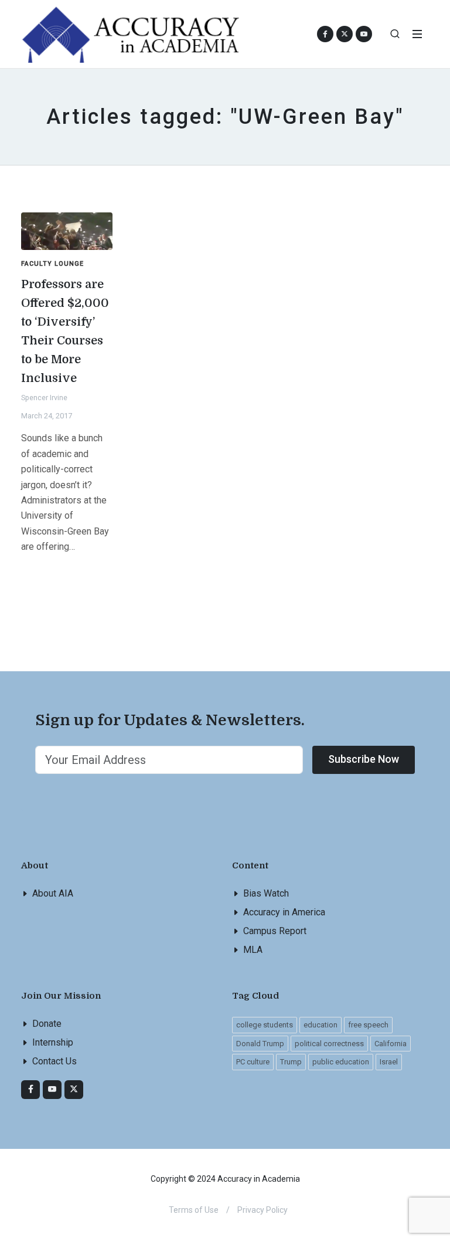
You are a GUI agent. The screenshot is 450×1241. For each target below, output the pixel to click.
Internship (52, 1042)
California (390, 1043)
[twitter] (73, 1089)
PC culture (253, 1061)
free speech (368, 1024)
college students (264, 1024)
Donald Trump (260, 1043)
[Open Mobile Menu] (417, 34)
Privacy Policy (262, 1210)
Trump (291, 1061)
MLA (252, 949)
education (321, 1024)
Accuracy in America (284, 912)
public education (340, 1061)
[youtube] (364, 34)
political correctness (329, 1043)
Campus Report (274, 930)
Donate (47, 1023)
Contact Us (54, 1061)
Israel (389, 1061)
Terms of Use (194, 1210)
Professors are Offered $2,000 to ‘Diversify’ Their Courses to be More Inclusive (65, 331)
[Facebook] (30, 1089)
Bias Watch (266, 893)
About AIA (52, 893)
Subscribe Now (363, 759)
